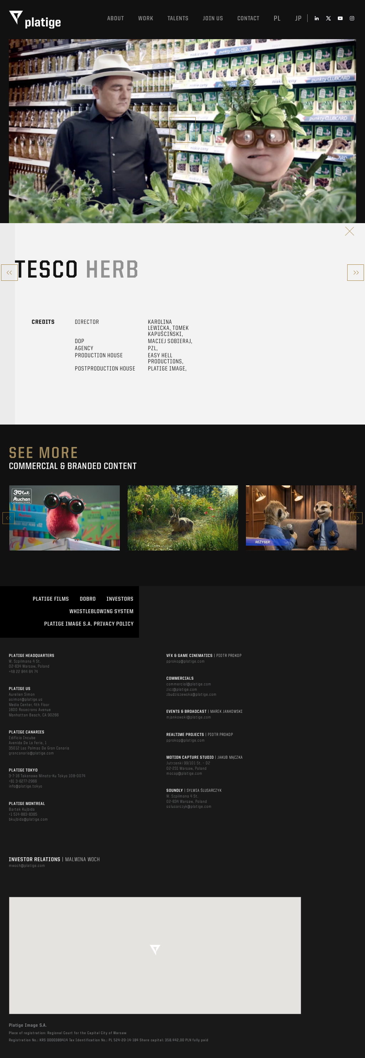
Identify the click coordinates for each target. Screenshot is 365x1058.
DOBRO (88, 599)
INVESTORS (120, 599)
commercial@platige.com (188, 684)
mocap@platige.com (184, 774)
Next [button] (356, 518)
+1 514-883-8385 (23, 814)
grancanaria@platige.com (31, 753)
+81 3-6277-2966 (23, 781)
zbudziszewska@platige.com (191, 695)
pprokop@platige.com (185, 661)
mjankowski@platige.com (188, 717)
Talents (178, 19)
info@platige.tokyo (25, 786)
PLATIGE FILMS (51, 599)
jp (298, 18)
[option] (64, 517)
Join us (213, 19)
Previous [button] (8, 518)
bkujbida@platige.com (28, 819)
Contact (248, 19)
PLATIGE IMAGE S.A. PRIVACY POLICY (89, 624)
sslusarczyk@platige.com (189, 807)
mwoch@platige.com (27, 866)
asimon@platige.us (26, 700)
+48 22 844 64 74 (23, 672)
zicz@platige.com (181, 690)
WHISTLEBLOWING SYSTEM (102, 612)
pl (277, 18)
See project (64, 533)
